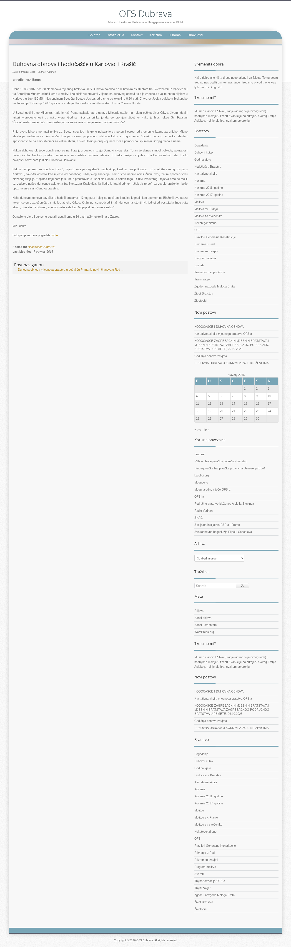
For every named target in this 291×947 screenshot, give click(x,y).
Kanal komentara (205, 625)
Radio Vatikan (203, 510)
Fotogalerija (115, 35)
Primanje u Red (204, 244)
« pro (197, 429)
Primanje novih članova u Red (102, 269)
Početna (94, 35)
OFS (197, 230)
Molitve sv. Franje (206, 209)
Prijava (198, 610)
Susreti (199, 265)
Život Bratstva (203, 293)
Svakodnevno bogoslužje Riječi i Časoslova (223, 532)
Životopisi (200, 300)
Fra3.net (199, 454)
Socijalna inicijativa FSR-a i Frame (217, 524)
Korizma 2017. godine (208, 194)
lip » (206, 429)
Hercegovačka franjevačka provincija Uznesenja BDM (229, 468)
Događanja (201, 145)
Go (242, 585)
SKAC (198, 517)
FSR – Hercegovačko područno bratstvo (220, 461)
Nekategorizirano (205, 223)
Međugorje (201, 482)
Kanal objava (202, 618)
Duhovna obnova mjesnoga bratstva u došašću (47, 269)
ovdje (54, 235)
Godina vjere (202, 159)
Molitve (199, 202)
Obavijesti (195, 35)
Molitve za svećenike (208, 216)
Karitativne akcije (205, 173)
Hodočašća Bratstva (41, 247)
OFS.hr (199, 496)
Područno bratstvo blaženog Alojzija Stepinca (224, 503)
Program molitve (205, 258)
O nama (175, 35)
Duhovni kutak (203, 152)
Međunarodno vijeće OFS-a (212, 489)
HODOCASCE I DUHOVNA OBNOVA (219, 326)
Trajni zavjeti (202, 279)
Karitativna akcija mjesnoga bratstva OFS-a (223, 333)
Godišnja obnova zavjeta (210, 356)
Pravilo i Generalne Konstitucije (215, 237)
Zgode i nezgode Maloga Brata (214, 286)
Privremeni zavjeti (206, 251)
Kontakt (137, 35)
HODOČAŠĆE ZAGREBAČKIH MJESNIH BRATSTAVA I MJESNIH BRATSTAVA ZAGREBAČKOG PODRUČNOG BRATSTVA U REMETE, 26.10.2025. (231, 345)
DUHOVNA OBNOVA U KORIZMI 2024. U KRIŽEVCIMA (231, 363)
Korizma (155, 35)
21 (233, 411)
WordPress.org (204, 632)
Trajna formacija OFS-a (209, 272)
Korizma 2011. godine (208, 187)
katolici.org (201, 475)
